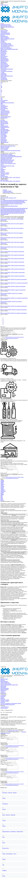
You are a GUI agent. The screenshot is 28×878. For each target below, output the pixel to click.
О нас (2, 168)
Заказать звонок (4, 2)
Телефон (2, 468)
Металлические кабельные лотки (8, 145)
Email (2, 332)
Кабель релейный (4, 66)
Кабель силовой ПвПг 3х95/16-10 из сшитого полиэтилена (14, 313)
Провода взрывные (5, 37)
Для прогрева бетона (5, 46)
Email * (2, 467)
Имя (1, 331)
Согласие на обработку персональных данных (11, 703)
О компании (3, 167)
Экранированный (4, 142)
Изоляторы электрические (6, 157)
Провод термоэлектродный (7, 75)
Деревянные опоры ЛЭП (6, 158)
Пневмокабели (4, 63)
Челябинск (4, 870)
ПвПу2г (2, 500)
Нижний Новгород (6, 831)
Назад (2, 28)
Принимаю (3, 734)
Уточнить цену (20, 217)
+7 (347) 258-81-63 (5, 706)
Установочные (4, 78)
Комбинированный (5, 127)
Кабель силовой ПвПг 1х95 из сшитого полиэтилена (12, 251)
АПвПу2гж (3, 491)
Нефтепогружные (4, 60)
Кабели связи (3, 67)
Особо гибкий (4, 136)
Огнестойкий (4, 135)
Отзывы (2, 170)
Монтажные (3, 57)
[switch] (1, 745)
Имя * (2, 465)
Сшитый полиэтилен (5, 111)
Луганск (4, 820)
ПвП (2, 496)
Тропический (3, 141)
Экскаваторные (4, 79)
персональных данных (13, 730)
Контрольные (4, 53)
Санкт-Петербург (9, 853)
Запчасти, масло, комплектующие (8, 163)
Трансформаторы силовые (6, 154)
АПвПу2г (3, 489)
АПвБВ (2, 480)
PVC (2, 98)
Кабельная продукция (5, 24)
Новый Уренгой (20, 831)
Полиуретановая (4, 108)
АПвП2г (2, 486)
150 (1, 87)
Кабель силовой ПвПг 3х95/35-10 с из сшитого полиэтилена (14, 282)
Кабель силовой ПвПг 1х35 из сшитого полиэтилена (12, 262)
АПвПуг (2, 492)
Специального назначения (6, 71)
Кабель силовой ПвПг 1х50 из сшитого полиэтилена (12, 258)
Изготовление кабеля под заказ (7, 165)
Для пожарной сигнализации (7, 45)
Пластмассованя (4, 106)
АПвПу (2, 488)
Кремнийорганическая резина (7, 102)
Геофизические (4, 39)
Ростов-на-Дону (5, 848)
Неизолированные (5, 59)
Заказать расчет (4, 475)
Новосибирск (13, 831)
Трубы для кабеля (4, 148)
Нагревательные (4, 58)
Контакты (3, 175)
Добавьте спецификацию (6, 334)
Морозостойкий (4, 132)
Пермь (3, 842)
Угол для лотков (4, 149)
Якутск (3, 875)
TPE (1, 99)
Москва (3, 825)
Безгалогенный (4, 121)
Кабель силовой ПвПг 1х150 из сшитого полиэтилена (13, 272)
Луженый (3, 128)
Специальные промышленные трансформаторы (11, 156)
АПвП (2, 485)
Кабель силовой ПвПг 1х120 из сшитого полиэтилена (13, 275)
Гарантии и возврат (5, 172)
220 (1, 91)
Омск (3, 837)
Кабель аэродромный (5, 34)
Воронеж (15, 792)
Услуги (2, 164)
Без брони (3, 120)
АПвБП (2, 481)
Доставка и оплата (5, 173)
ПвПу (2, 499)
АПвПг (2, 487)
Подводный (3, 137)
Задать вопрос (4, 512)
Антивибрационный (5, 32)
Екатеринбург (5, 803)
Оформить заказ (4, 335)
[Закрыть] (1, 727)
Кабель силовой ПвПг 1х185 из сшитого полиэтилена (13, 268)
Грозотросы (3, 42)
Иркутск (4, 809)
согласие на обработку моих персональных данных (14, 337)
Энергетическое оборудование (7, 26)
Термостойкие (4, 74)
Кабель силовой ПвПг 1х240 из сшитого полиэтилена (13, 265)
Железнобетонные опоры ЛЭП (7, 160)
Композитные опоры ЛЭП (6, 162)
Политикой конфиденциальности (12, 338)
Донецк (3, 798)
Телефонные (3, 73)
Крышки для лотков (5, 147)
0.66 (1, 82)
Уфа (2, 3)
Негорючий (3, 134)
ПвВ (2, 495)
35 (1, 94)
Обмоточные (3, 62)
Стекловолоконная (5, 110)
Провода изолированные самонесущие (9, 49)
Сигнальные (3, 70)
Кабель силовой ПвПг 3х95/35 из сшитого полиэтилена (13, 286)
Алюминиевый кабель (5, 116)
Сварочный (3, 138)
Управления (3, 77)
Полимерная (3, 107)
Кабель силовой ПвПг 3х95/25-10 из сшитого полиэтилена (14, 306)
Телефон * (3, 738)
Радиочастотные (4, 64)
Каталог (2, 23)
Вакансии (3, 171)
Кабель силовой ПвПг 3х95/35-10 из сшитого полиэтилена (14, 279)
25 (1, 92)
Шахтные (3, 35)
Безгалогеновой (4, 100)
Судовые (2, 72)
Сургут (14, 853)
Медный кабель (4, 117)
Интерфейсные (4, 51)
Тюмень (3, 859)
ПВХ (2, 103)
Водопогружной (4, 122)
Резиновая (3, 109)
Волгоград (10, 792)
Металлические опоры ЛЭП (7, 161)
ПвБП (2, 493)
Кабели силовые (4, 30)
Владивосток (4, 792)
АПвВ (2, 482)
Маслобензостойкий (5, 130)
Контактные (3, 52)
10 (1, 85)
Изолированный (4, 125)
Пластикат (3, 105)
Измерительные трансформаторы (8, 155)
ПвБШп (2, 494)
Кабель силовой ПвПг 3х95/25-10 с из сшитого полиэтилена (14, 298)
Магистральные (4, 56)
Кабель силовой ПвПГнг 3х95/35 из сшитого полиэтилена (13, 309)
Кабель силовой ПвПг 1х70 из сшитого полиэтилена (12, 255)
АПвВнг (2, 484)
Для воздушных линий (6, 43)
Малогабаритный (4, 129)
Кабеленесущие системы (6, 25)
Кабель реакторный (5, 65)
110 (1, 86)
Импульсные (3, 50)
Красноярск (13, 814)
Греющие (3, 41)
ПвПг (2, 498)
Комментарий (4, 473)
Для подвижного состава (6, 44)
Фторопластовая (4, 114)
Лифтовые (3, 55)
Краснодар (8, 814)
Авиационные (4, 31)
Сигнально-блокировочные (7, 68)
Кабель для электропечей (6, 48)
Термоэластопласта (5, 113)
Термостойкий (4, 139)
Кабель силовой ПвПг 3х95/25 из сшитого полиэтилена (13, 289)
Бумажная (3, 101)
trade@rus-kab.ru (4, 4)
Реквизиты (3, 169)
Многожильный (4, 131)
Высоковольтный (4, 123)
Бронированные (4, 36)
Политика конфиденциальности (8, 704)
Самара (3, 853)
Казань (3, 814)
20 (1, 89)
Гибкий (2, 124)
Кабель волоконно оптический (7, 38)
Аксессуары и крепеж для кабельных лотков (10, 150)
